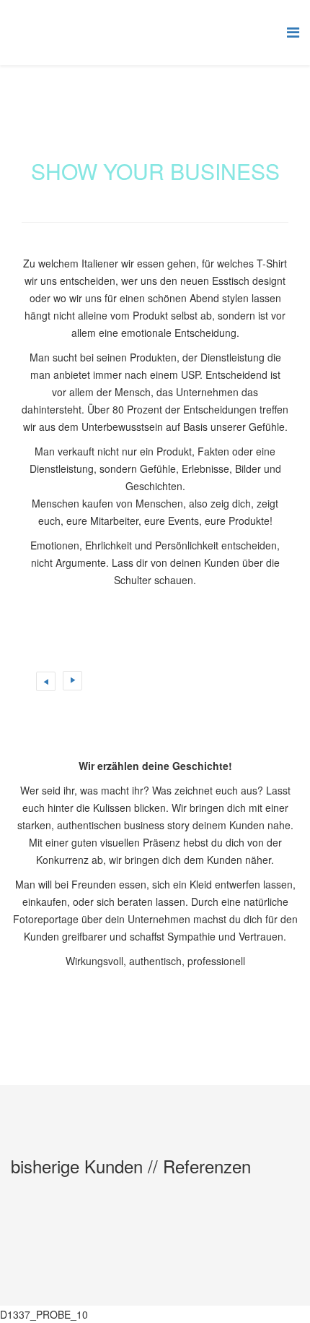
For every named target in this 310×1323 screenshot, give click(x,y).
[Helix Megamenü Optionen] (293, 31)
